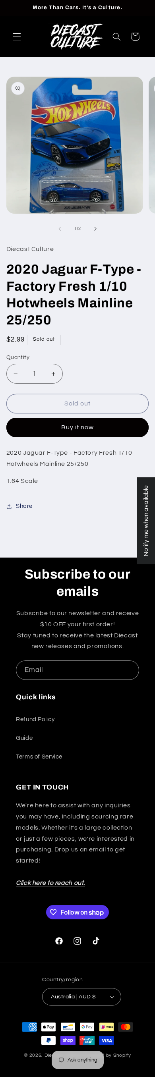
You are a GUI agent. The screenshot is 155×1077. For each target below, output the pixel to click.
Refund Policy (35, 719)
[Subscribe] (129, 670)
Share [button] (24, 506)
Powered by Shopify (107, 1055)
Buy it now (77, 427)
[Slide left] (59, 228)
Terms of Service (39, 757)
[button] (17, 36)
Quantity (17, 357)
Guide (24, 738)
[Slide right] (95, 228)
